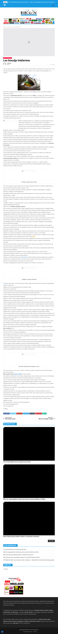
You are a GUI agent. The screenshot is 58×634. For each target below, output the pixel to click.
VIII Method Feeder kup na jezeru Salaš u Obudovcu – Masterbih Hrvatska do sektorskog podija (28, 560)
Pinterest (39, 413)
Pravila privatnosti (27, 631)
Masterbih (25, 257)
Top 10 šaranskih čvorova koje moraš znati (18, 2)
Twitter (13, 413)
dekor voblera (18, 374)
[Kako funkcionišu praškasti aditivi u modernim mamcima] (29, 518)
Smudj (5, 283)
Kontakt (35, 631)
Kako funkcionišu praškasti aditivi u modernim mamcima (21, 536)
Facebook (7, 413)
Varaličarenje (9, 27)
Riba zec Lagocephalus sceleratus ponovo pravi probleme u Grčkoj (24, 499)
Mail (45, 413)
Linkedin (26, 413)
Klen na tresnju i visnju (46, 418)
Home (4, 27)
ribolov (9, 63)
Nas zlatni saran (10, 418)
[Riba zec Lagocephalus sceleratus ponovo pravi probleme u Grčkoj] (29, 481)
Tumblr (32, 413)
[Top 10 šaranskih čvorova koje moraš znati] (29, 444)
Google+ (20, 413)
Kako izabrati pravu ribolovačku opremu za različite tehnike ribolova (21, 557)
